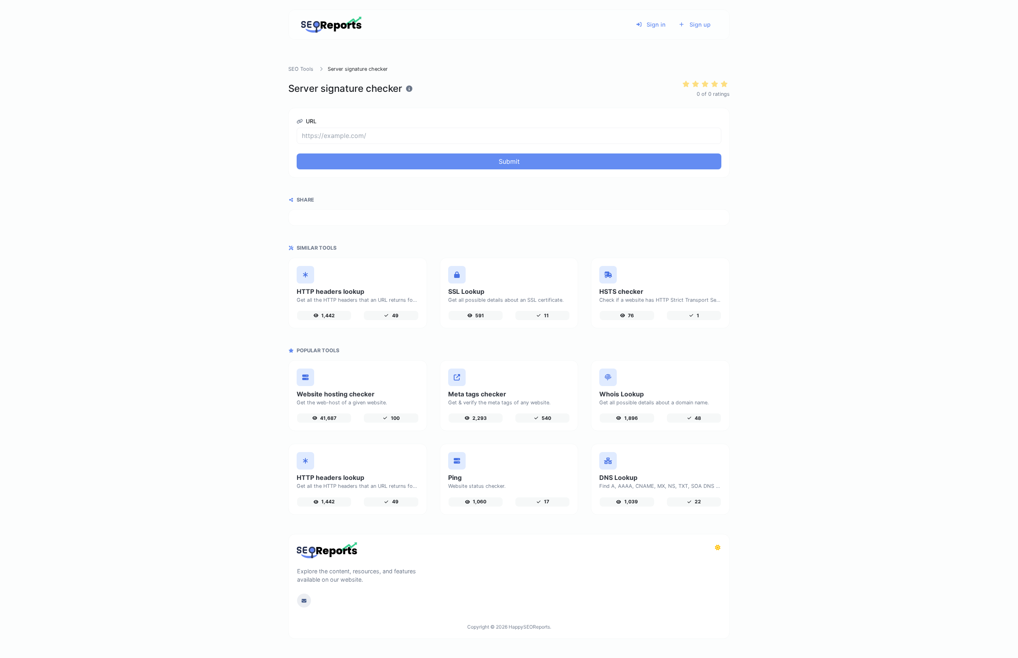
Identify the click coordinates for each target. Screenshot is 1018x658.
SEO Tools (300, 69)
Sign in (655, 24)
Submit (509, 161)
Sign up (699, 24)
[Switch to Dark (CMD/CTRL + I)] (718, 547)
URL (310, 121)
